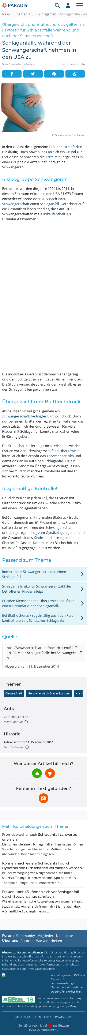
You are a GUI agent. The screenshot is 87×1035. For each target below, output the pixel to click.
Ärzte (49, 157)
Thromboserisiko (60, 456)
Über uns (10, 941)
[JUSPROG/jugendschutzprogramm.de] (18, 999)
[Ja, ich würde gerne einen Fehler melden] (43, 798)
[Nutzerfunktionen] (68, 5)
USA (16, 147)
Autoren (27, 940)
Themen (21, 14)
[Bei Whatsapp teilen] (75, 74)
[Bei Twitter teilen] (33, 74)
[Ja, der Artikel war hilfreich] (37, 773)
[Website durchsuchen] (57, 5)
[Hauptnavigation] (79, 5)
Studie (13, 384)
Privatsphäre (62, 1017)
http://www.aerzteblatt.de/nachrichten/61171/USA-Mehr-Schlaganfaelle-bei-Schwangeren (42, 652)
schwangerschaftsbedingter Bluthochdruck (36, 416)
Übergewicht (70, 451)
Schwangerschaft (15, 204)
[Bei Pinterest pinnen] (54, 74)
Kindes (39, 537)
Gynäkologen (56, 532)
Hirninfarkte (72, 147)
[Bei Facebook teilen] (12, 74)
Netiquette (64, 935)
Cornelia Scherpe (16, 717)
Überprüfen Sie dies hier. (66, 991)
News (6, 14)
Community (25, 935)
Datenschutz (42, 1017)
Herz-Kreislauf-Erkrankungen (49, 693)
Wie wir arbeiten (49, 940)
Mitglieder (45, 935)
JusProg (71, 1006)
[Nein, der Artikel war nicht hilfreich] (50, 773)
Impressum (22, 1017)
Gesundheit (13, 693)
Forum (8, 936)
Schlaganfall (47, 14)
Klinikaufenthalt (52, 214)
